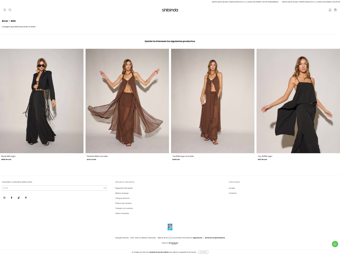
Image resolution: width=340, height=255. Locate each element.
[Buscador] (10, 10)
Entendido (203, 252)
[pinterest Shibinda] (26, 198)
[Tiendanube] (170, 244)
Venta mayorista (122, 213)
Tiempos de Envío (122, 198)
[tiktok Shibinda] (19, 198)
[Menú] (4, 10)
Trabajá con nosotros (124, 208)
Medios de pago (122, 193)
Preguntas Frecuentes (124, 188)
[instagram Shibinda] (4, 198)
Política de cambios (123, 203)
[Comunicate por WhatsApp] (335, 244)
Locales (232, 188)
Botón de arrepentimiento (215, 238)
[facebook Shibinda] (11, 198)
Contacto (233, 193)
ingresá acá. (198, 238)
